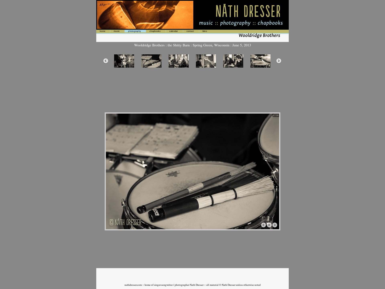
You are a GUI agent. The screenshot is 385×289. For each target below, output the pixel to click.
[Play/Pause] (269, 225)
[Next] (275, 225)
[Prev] (263, 225)
